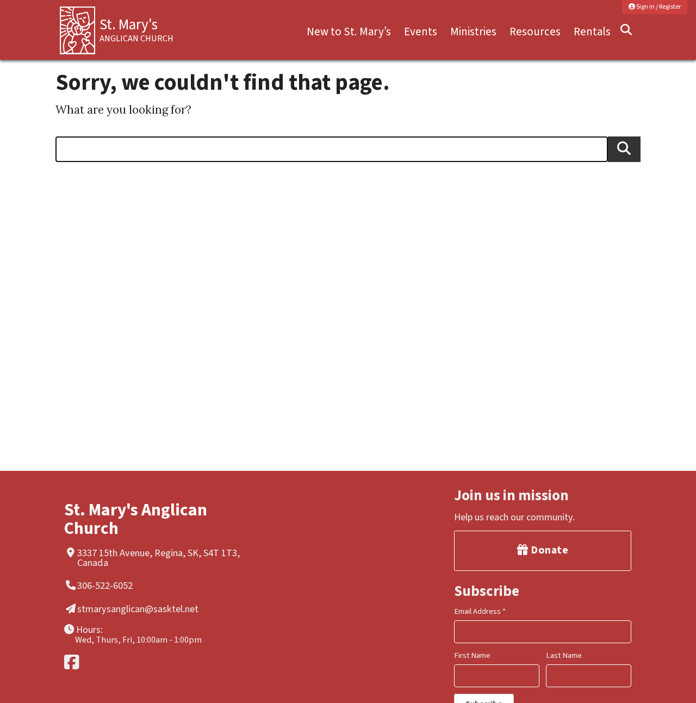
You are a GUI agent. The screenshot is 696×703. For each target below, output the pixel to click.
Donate (549, 550)
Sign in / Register (658, 6)
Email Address (480, 611)
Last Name (564, 655)
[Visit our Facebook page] (155, 662)
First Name (472, 655)
